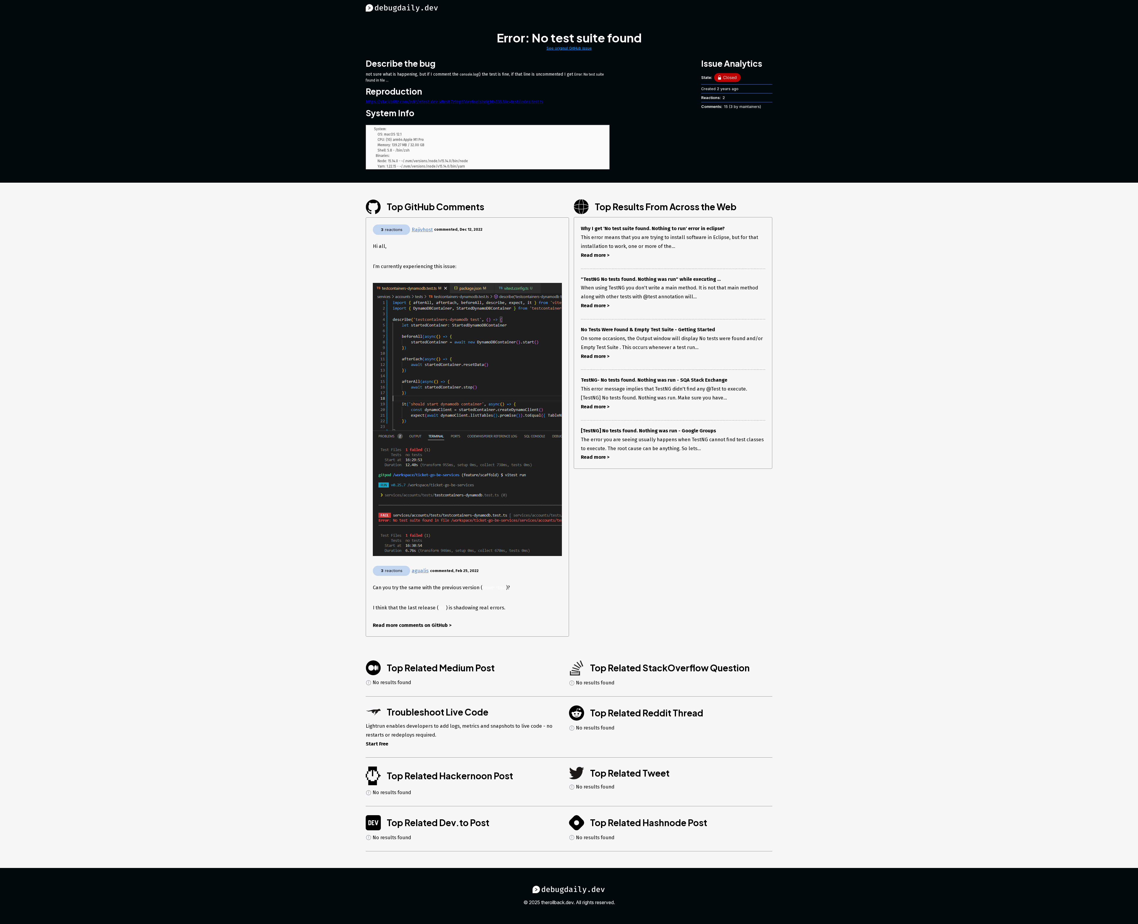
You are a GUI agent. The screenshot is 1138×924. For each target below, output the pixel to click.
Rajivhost (422, 229)
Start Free (377, 744)
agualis (420, 570)
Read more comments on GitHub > (412, 625)
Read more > (595, 255)
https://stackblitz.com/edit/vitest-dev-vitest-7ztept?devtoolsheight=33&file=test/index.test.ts (454, 101)
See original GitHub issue (569, 48)
